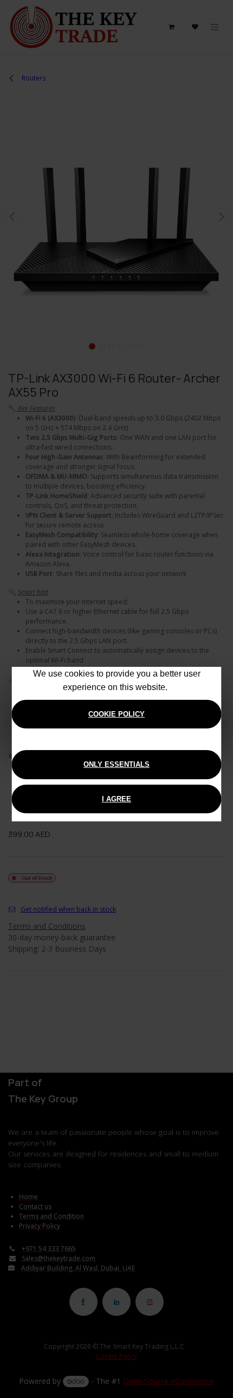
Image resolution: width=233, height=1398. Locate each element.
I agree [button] (116, 799)
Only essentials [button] (116, 764)
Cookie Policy (116, 714)
